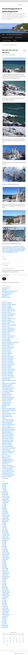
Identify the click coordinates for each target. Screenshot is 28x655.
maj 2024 (4, 526)
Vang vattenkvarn (6, 288)
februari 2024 (5, 531)
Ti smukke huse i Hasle (7, 292)
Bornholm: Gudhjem (7, 320)
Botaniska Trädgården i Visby (9, 380)
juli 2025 (4, 504)
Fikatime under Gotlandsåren (9, 383)
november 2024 (5, 516)
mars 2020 (4, 605)
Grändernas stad (6, 405)
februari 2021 (5, 587)
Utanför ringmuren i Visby (11, 248)
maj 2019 (4, 620)
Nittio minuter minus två (7, 438)
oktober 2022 (5, 556)
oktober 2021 (5, 575)
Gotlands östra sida (6, 396)
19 (10, 640)
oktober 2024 (5, 518)
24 (3, 641)
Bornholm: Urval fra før (7, 374)
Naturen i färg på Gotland (8, 434)
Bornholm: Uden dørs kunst (8, 370)
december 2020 (5, 591)
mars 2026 (4, 491)
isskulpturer (23, 249)
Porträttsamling (5, 449)
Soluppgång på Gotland (7, 460)
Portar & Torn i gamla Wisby (8, 448)
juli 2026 (4, 485)
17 (3, 640)
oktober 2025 (5, 499)
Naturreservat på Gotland (12, 246)
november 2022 (5, 554)
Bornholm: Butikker (6, 312)
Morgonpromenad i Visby (8, 430)
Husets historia (5, 411)
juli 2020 (4, 598)
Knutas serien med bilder (8, 419)
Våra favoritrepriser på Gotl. (8, 475)
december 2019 (5, 609)
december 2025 (5, 496)
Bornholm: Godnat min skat (8, 318)
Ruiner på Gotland (6, 456)
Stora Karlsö (5, 463)
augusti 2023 (5, 540)
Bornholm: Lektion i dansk (8, 336)
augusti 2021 (5, 578)
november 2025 (5, 497)
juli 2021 (4, 579)
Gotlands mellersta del (7, 399)
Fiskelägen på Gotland (7, 385)
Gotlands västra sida (7, 402)
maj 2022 (4, 564)
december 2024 (5, 515)
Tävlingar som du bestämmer (9, 467)
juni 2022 (4, 562)
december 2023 (5, 534)
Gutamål (4, 407)
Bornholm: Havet (6, 326)
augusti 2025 (5, 502)
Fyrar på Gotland (6, 392)
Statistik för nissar (6, 462)
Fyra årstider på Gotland (7, 391)
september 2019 (5, 614)
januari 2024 (5, 532)
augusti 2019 (5, 616)
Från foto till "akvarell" (7, 389)
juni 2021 (4, 581)
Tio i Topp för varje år (6, 40)
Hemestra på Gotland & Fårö (8, 408)
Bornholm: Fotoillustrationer (8, 314)
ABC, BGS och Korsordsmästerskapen (14, 34)
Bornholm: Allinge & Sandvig (9, 304)
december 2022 (5, 553)
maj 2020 (4, 601)
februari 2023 (5, 549)
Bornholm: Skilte (6, 355)
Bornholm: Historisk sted (8, 328)
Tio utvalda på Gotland (7, 470)
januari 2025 (5, 513)
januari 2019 (5, 627)
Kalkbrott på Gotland (7, 415)
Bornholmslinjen (6, 378)
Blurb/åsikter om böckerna (7, 37)
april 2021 (4, 584)
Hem (3, 34)
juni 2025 (4, 505)
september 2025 (5, 501)
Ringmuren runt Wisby (7, 452)
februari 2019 (5, 625)
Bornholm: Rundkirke (7, 353)
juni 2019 (4, 619)
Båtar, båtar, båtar (6, 297)
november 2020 (5, 592)
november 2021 (5, 573)
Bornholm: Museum (6, 340)
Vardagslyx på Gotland (7, 473)
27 (13, 641)
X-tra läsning (5, 478)
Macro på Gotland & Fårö (8, 427)
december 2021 (5, 572)
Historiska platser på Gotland (9, 410)
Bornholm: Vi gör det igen (8, 377)
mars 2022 (4, 567)
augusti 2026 (5, 483)
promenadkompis (17, 250)
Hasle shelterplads (6, 294)
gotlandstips (17, 249)
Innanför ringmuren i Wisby (8, 413)
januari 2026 (5, 494)
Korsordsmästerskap (7, 422)
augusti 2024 (5, 521)
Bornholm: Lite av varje (7, 337)
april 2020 (4, 603)
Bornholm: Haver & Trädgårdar (9, 325)
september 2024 (5, 519)
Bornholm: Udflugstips (7, 372)
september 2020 (5, 595)
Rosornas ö (4, 454)
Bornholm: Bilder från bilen (8, 309)
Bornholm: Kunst (6, 334)
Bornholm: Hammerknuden (8, 321)
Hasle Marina (5, 295)
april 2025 (4, 508)
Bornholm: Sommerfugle (8, 362)
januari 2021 (5, 589)
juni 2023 (4, 543)
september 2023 (5, 538)
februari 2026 (5, 493)
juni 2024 (4, 524)
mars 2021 (4, 586)
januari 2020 (5, 608)
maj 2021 (4, 583)
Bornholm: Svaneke (6, 367)
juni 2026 (4, 486)
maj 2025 (4, 507)
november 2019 (5, 611)
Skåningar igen (5, 457)
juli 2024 (4, 523)
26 (10, 641)
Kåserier (4, 418)
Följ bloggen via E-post (8, 268)
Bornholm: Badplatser (7, 307)
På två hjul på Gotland (7, 446)
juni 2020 (4, 600)
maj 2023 (4, 545)
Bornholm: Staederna (7, 366)
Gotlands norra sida (6, 400)
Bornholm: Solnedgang (7, 359)
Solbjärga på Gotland (7, 459)
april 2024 (4, 527)
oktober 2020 (5, 594)
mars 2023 (4, 548)
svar (16, 252)
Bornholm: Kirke (6, 333)
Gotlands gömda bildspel (8, 397)
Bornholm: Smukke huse (8, 356)
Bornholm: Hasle (6, 323)
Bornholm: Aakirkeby (7, 303)
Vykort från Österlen (6, 476)
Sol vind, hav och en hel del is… (10, 51)
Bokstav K (4, 289)
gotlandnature (11, 249)
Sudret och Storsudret (7, 465)
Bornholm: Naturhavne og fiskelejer (10, 342)
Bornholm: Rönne (6, 350)
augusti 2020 (5, 597)
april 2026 (4, 490)
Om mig (14, 40)
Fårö (3, 381)
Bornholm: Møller (6, 339)
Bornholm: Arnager (6, 306)
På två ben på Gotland (7, 445)
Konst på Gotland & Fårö (8, 421)
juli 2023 (4, 542)
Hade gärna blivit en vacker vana (9, 291)
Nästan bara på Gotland (7, 437)
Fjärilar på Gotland (6, 386)
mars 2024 (4, 529)
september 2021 (5, 576)
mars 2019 (4, 624)
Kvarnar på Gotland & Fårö (8, 424)
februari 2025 (5, 512)
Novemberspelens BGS (7, 441)
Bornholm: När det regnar (8, 344)
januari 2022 (5, 570)
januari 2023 (5, 551)
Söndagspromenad (10, 252)
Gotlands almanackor (7, 394)
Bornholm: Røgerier (6, 351)
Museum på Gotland (6, 432)
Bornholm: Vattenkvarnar (8, 375)
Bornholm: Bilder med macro (9, 310)
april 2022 (4, 565)
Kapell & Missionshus (7, 416)
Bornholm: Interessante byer (8, 329)
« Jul (7, 644)
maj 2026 (4, 488)
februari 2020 (5, 606)
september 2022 (5, 557)
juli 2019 (4, 617)
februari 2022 (5, 568)
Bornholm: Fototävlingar (8, 315)
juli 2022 (4, 560)
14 (24, 50)
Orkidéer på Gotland (6, 443)
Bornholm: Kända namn (7, 331)
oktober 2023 (5, 537)
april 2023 (4, 546)
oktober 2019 (5, 613)
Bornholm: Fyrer (6, 317)
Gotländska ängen (6, 404)
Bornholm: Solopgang (7, 361)
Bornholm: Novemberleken (8, 347)
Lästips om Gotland (6, 426)
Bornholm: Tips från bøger (8, 369)
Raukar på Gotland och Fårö (8, 451)
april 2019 (4, 622)
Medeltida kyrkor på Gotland (8, 429)
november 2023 (5, 535)
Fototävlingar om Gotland (8, 388)
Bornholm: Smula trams (7, 358)
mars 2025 (4, 510)
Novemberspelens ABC (7, 440)
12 (10, 638)
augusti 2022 (5, 559)
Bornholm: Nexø (6, 345)
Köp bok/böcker (18, 37)
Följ (4, 278)
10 (3, 638)
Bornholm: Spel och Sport (8, 364)
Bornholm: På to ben (7, 348)
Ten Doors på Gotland (7, 468)
